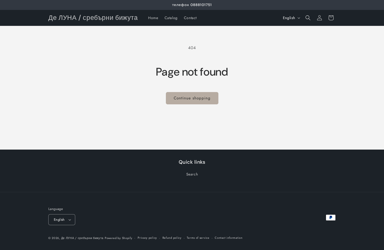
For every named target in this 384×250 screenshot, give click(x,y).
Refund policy (172, 238)
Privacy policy (147, 238)
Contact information (228, 238)
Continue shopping (192, 98)
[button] (308, 18)
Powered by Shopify (118, 238)
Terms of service (198, 238)
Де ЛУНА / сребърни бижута (82, 238)
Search (192, 174)
